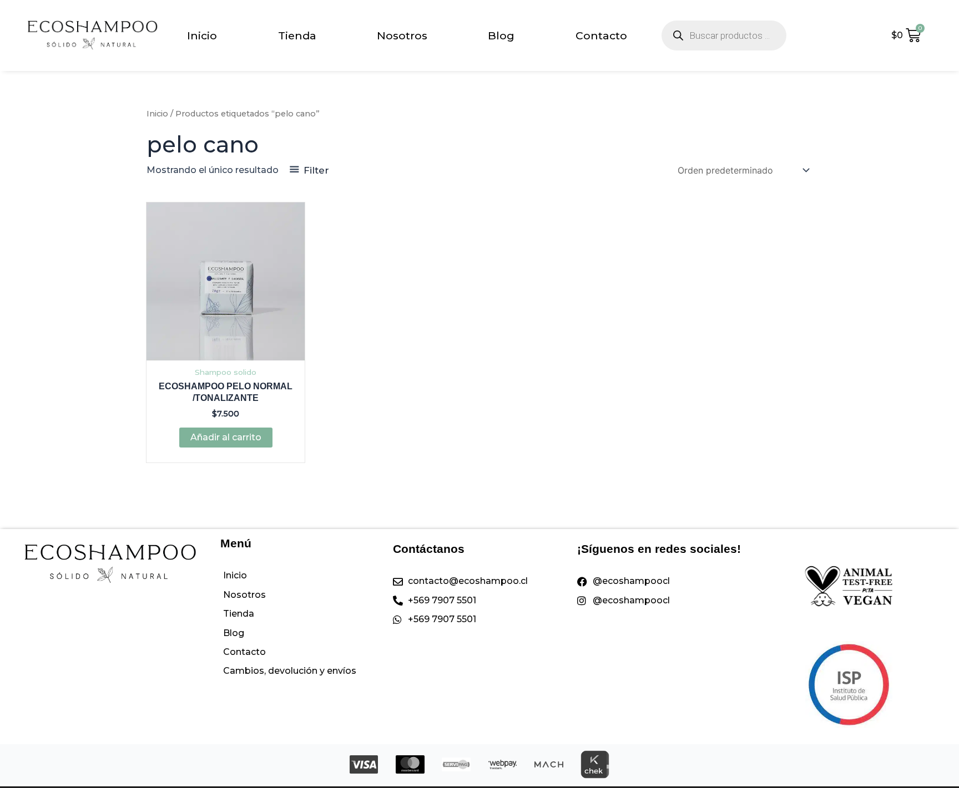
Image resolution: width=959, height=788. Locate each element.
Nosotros (402, 35)
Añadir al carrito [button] (225, 437)
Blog (501, 35)
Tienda (297, 35)
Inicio (202, 35)
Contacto (601, 35)
